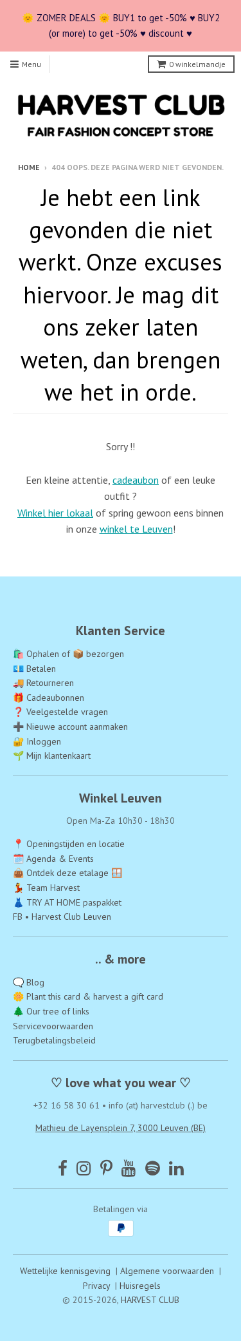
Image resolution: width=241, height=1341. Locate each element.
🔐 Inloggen (37, 741)
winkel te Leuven (136, 528)
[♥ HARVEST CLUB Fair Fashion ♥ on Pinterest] (106, 1168)
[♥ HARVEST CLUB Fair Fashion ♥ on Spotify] (152, 1168)
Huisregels (140, 1285)
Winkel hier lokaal (55, 512)
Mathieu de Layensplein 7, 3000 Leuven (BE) (120, 1128)
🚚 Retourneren (43, 683)
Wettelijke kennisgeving (65, 1271)
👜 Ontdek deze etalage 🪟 (67, 873)
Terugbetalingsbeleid (54, 1040)
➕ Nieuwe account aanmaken (70, 726)
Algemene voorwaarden (167, 1271)
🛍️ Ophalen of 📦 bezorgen (68, 654)
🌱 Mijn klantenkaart (52, 755)
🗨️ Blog (28, 982)
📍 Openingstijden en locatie (69, 844)
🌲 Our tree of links (51, 1011)
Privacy (96, 1285)
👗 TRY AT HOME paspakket (67, 902)
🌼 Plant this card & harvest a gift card (88, 996)
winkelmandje (197, 64)
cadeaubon (135, 479)
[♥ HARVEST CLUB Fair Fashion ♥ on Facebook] (62, 1168)
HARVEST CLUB (150, 1300)
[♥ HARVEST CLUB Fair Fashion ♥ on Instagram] (83, 1168)
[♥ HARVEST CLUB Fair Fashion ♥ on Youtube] (128, 1168)
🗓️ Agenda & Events (53, 858)
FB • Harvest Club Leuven (62, 916)
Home (29, 167)
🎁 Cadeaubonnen (48, 697)
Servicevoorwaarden (53, 1026)
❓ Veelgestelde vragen (60, 712)
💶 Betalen (34, 668)
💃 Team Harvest (46, 887)
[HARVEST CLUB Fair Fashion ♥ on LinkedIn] (176, 1168)
